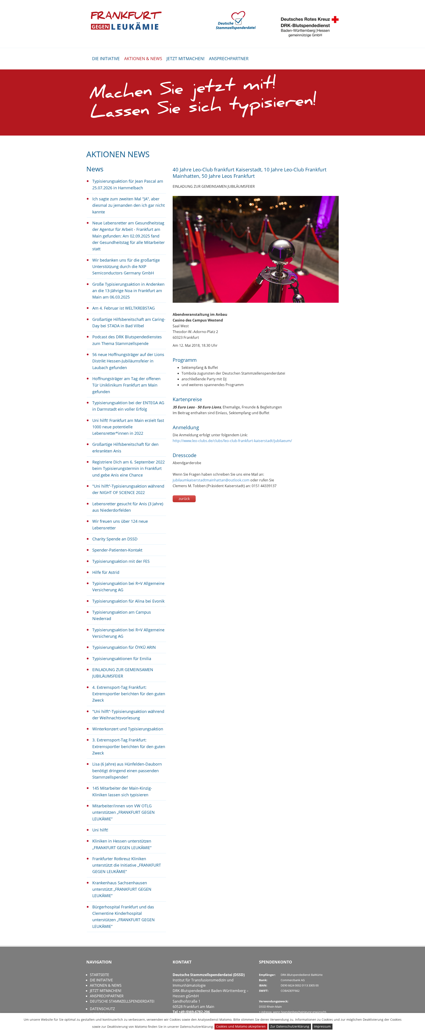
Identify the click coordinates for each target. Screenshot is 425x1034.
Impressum (322, 1026)
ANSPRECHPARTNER (229, 58)
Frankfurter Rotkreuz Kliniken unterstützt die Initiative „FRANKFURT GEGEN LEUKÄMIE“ (126, 865)
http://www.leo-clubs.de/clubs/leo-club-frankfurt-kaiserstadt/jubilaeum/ (232, 440)
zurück (184, 498)
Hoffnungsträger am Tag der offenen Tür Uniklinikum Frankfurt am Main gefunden (126, 385)
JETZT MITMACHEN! (185, 58)
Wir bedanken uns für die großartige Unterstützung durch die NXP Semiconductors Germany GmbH (126, 266)
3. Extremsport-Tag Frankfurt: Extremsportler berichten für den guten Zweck (128, 746)
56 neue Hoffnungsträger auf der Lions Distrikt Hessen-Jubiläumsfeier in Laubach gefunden (128, 361)
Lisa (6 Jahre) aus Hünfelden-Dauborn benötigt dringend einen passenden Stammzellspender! (127, 770)
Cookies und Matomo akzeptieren (241, 1026)
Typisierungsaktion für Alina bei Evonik (128, 601)
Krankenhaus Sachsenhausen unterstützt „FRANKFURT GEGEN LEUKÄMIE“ (121, 889)
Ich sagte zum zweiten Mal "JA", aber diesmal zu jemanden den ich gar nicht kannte (128, 205)
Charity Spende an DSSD (114, 539)
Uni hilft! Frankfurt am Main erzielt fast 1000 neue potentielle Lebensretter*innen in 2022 (128, 427)
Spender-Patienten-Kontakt (117, 550)
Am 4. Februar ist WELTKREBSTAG (123, 308)
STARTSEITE (99, 974)
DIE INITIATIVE (106, 58)
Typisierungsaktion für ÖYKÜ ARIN (124, 647)
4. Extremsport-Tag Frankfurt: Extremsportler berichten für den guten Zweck (128, 694)
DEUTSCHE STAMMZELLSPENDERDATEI (122, 1001)
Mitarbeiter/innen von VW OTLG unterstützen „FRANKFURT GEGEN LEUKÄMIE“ (123, 812)
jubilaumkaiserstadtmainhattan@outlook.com (211, 480)
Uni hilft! (100, 830)
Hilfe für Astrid (105, 572)
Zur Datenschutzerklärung (289, 1026)
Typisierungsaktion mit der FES (121, 561)
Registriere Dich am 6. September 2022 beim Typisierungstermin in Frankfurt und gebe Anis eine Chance (128, 468)
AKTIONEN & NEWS (143, 58)
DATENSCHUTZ (102, 1008)
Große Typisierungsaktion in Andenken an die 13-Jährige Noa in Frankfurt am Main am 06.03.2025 (128, 290)
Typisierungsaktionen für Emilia (121, 658)
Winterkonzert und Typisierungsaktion (127, 728)
